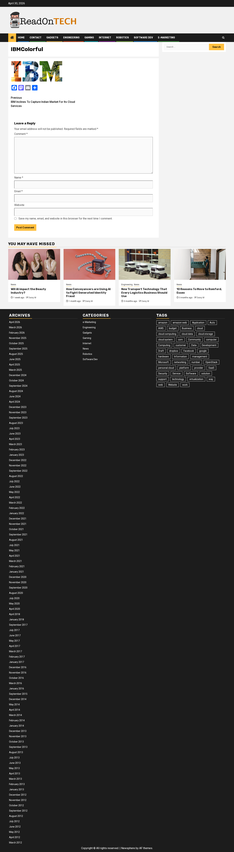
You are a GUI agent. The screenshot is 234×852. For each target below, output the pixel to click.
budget (173, 328)
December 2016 (17, 667)
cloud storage (205, 334)
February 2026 (17, 332)
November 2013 (17, 736)
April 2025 (14, 364)
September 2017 (18, 624)
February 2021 (17, 566)
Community (194, 339)
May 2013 (14, 768)
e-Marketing (166, 37)
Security (162, 373)
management (199, 356)
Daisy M (32, 297)
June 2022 (15, 486)
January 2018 (16, 619)
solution (205, 373)
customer (181, 345)
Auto (212, 322)
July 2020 (14, 598)
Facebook (188, 351)
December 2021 (17, 518)
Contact (35, 37)
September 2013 (18, 747)
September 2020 (18, 587)
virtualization (196, 379)
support (162, 379)
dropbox (173, 351)
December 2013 (17, 731)
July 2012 (14, 821)
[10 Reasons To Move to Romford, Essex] (200, 264)
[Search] (223, 37)
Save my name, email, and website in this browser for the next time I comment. (65, 218)
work (185, 384)
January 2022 (16, 513)
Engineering (71, 37)
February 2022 (17, 508)
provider (198, 367)
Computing (164, 345)
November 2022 (17, 465)
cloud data (187, 334)
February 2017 (17, 656)
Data (193, 345)
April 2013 (14, 773)
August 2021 (16, 539)
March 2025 (15, 370)
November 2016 (17, 672)
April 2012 (14, 837)
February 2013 (17, 784)
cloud (200, 328)
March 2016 (15, 683)
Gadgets (52, 37)
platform (184, 367)
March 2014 (15, 715)
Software (191, 373)
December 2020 (17, 577)
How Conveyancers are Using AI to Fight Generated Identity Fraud (88, 292)
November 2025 (17, 338)
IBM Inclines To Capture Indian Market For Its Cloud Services (43, 102)
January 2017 (16, 662)
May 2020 (14, 603)
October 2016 (16, 678)
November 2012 (17, 800)
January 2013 (16, 789)
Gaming (89, 37)
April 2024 (14, 401)
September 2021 (18, 534)
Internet (105, 37)
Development (209, 345)
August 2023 (16, 423)
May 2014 (14, 704)
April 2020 (14, 609)
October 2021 (16, 529)
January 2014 (16, 725)
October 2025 (16, 343)
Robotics (122, 37)
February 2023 (17, 449)
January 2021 (16, 571)
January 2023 (16, 454)
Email (18, 191)
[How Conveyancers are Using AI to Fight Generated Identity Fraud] (89, 264)
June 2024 (15, 396)
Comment (21, 134)
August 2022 (16, 476)
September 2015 (18, 693)
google (203, 351)
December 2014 (17, 699)
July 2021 (14, 545)
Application (198, 322)
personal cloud (166, 367)
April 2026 (14, 322)
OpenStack (211, 362)
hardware (163, 356)
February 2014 (17, 720)
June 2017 (15, 635)
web (160, 384)
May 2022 (14, 492)
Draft (161, 351)
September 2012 (18, 810)
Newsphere (128, 848)
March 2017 (15, 651)
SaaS (211, 367)
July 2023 (14, 428)
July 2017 (14, 630)
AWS (161, 328)
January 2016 (16, 688)
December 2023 (17, 407)
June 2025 (15, 359)
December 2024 (17, 375)
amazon (162, 322)
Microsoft (163, 362)
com (180, 339)
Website (19, 205)
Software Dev (143, 37)
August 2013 (16, 752)
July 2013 (14, 757)
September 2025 (18, 348)
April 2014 (14, 709)
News (13, 284)
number (196, 362)
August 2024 (16, 391)
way (211, 379)
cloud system (165, 339)
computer (211, 339)
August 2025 (16, 354)
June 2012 (15, 826)
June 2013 (15, 763)
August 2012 (16, 816)
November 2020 (17, 582)
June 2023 (15, 433)
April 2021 (14, 555)
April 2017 (14, 646)
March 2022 (15, 502)
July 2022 (14, 481)
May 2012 (14, 832)
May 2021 (14, 550)
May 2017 (14, 640)
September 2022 (18, 470)
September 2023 (18, 417)
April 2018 (14, 614)
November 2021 (17, 524)
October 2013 (16, 741)
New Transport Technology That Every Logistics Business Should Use (144, 292)
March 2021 (15, 561)
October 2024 (16, 380)
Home (21, 37)
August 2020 (16, 593)
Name (18, 177)
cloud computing (167, 334)
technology (178, 379)
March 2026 (15, 327)
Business (187, 328)
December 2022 (17, 460)
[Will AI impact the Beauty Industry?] (34, 264)
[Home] (12, 37)
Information (180, 356)
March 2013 (15, 778)
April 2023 (14, 439)
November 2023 (17, 412)
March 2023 (15, 444)
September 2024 (18, 385)
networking (180, 362)
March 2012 (15, 842)
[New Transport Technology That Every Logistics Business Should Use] (145, 264)
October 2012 (16, 805)
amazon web (180, 322)
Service (177, 373)
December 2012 (17, 794)
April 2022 (14, 497)
